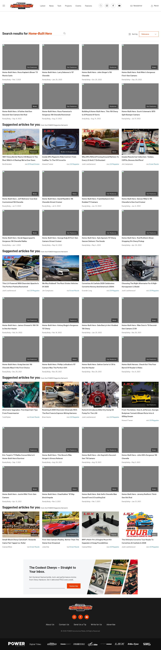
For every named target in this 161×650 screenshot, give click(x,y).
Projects (68, 6)
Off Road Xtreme (33, 164)
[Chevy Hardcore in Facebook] (80, 617)
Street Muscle (154, 164)
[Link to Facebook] (113, 5)
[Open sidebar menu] (3, 5)
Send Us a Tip (80, 624)
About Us (50, 624)
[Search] (64, 33)
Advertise (111, 624)
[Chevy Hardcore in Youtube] (87, 617)
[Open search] (101, 5)
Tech (59, 6)
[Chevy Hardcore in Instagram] (74, 617)
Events (78, 6)
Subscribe (73, 586)
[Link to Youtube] (119, 5)
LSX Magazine (74, 164)
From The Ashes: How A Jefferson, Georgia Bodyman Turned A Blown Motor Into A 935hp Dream (140, 413)
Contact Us (64, 624)
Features (88, 6)
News (51, 6)
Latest (42, 6)
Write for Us (96, 624)
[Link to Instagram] (107, 5)
